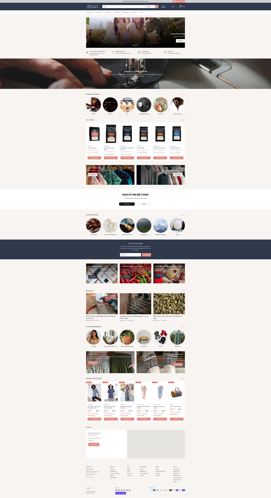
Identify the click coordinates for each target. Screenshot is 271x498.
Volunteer (142, 475)
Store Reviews (113, 477)
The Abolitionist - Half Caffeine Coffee (127, 148)
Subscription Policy (177, 477)
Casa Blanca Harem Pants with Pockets (143, 407)
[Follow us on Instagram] (119, 490)
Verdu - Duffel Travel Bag (175, 406)
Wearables (107, 12)
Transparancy (113, 471)
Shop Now (93, 40)
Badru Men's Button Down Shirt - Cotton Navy (110, 407)
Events (128, 469)
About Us (112, 469)
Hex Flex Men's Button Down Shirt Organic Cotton (94, 407)
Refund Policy (176, 471)
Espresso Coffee (140, 148)
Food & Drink (98, 12)
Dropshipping (143, 471)
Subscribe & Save (180, 1)
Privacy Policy (176, 469)
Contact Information (114, 473)
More (141, 12)
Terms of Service (177, 479)
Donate (157, 469)
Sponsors (129, 475)
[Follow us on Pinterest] (122, 490)
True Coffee (90, 146)
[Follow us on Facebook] (116, 490)
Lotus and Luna (140, 404)
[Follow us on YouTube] (124, 490)
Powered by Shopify (90, 493)
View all (183, 94)
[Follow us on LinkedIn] (130, 490)
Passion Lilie (90, 404)
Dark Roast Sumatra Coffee (159, 148)
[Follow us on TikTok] (127, 490)
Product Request (144, 473)
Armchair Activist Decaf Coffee (109, 148)
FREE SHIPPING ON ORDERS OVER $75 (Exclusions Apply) (135, 1)
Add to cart (176, 419)
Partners (112, 475)
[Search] (157, 6)
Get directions (93, 444)
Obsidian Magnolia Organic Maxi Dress (126, 407)
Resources (129, 473)
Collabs (141, 469)
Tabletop (116, 12)
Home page (88, 12)
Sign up (144, 204)
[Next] (185, 401)
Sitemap (175, 481)
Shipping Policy (176, 475)
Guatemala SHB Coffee (175, 148)
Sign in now (127, 204)
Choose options (94, 157)
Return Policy (176, 473)
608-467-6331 (89, 476)
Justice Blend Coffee (92, 148)
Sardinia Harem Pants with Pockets (159, 407)
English (88, 488)
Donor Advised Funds (160, 471)
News (128, 471)
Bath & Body (125, 12)
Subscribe (146, 254)
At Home (134, 12)
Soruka (171, 404)
